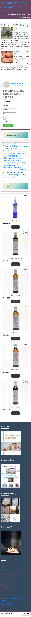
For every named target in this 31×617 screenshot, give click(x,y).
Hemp (5, 156)
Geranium (19, 153)
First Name (5, 105)
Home (3, 565)
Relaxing (16, 167)
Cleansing (14, 148)
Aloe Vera (12, 143)
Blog (2, 568)
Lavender (6, 161)
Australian (21, 143)
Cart (2, 572)
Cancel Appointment (6, 581)
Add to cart (15, 264)
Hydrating (12, 156)
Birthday (5, 114)
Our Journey (4, 592)
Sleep (15, 170)
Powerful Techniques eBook (8, 583)
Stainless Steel (6, 174)
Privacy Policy (5, 587)
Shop (2, 570)
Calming (16, 146)
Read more (15, 227)
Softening (11, 172)
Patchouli (6, 165)
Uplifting (6, 177)
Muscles (12, 163)
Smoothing (22, 170)
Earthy (13, 151)
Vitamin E (12, 177)
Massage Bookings (6, 578)
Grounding (24, 153)
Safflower (5, 170)
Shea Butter (11, 170)
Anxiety (16, 143)
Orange (23, 163)
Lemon (12, 160)
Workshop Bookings (7, 576)
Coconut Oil (7, 151)
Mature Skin (18, 161)
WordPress (11, 614)
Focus (4, 153)
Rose (21, 167)
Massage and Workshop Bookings (10, 574)
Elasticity (18, 151)
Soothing (20, 172)
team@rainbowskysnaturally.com (20, 15)
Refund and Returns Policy (8, 589)
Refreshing (7, 167)
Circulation (23, 146)
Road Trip (17, 28)
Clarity (5, 149)
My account (4, 585)
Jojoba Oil (18, 158)
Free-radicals (11, 153)
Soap (4, 172)
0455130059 (26, 17)
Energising (23, 151)
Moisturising (6, 163)
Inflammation (9, 158)
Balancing (7, 146)
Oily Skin (18, 163)
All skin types (6, 144)
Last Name (5, 109)
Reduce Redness (14, 165)
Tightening (14, 175)
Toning (22, 174)
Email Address (6, 101)
